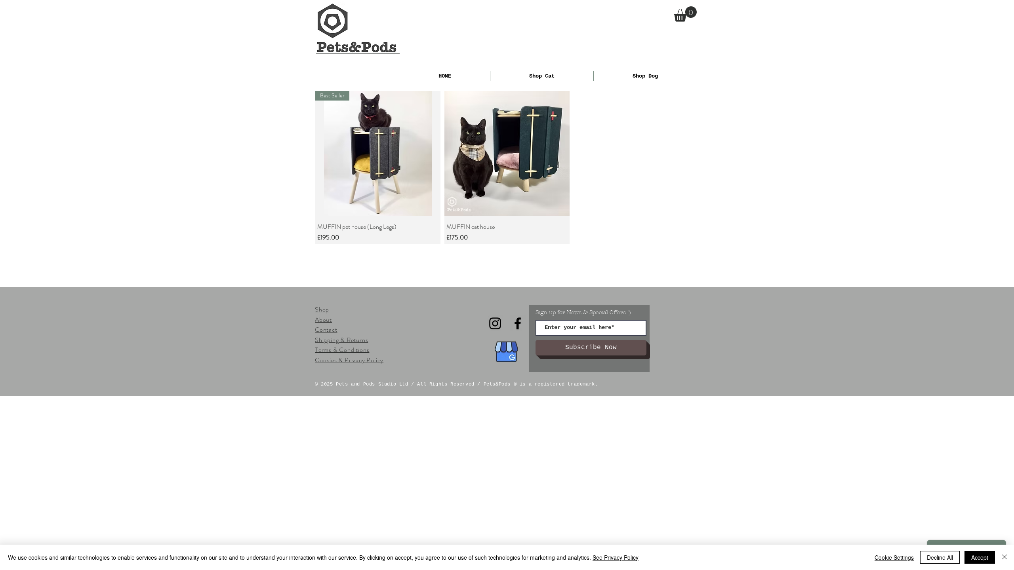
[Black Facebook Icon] (518, 323)
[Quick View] (507, 153)
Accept (979, 557)
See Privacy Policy (616, 557)
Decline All (940, 557)
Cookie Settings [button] (894, 557)
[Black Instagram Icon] (495, 323)
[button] (685, 14)
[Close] (1004, 557)
